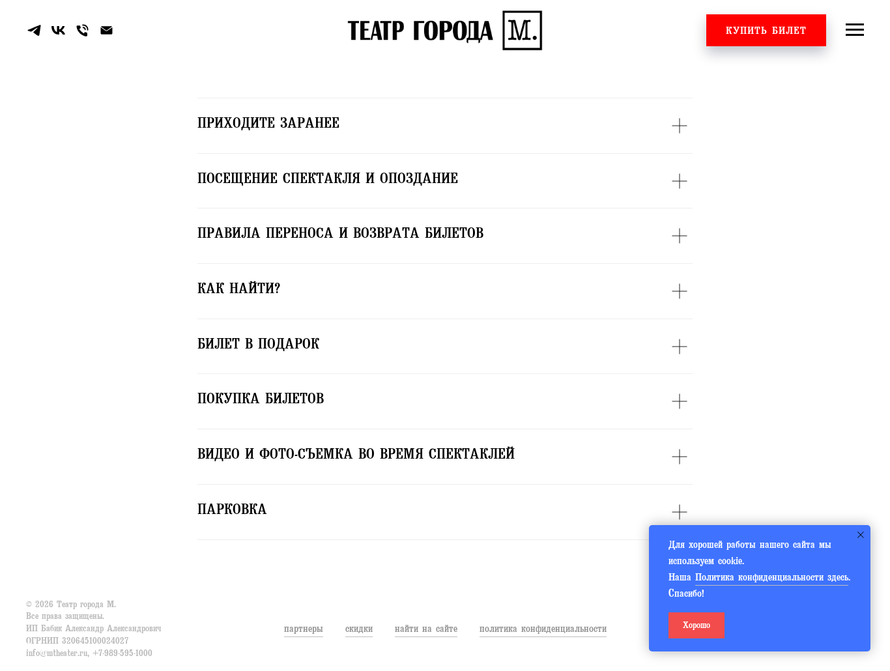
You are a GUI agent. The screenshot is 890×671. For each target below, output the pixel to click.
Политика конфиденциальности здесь (771, 578)
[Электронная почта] (106, 30)
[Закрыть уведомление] (860, 534)
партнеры (303, 630)
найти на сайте (426, 630)
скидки (359, 630)
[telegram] (34, 30)
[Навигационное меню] (855, 29)
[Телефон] (82, 30)
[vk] (58, 30)
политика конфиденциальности (543, 630)
